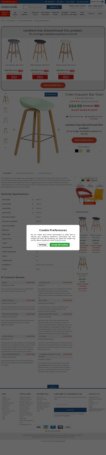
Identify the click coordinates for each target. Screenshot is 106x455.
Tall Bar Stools (23, 411)
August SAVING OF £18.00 (82, 285)
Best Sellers (82, 13)
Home (3, 20)
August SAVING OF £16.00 (82, 247)
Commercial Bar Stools (26, 403)
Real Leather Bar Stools (45, 13)
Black (76, 150)
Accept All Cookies (59, 244)
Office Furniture (24, 407)
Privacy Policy (6, 413)
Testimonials (40, 409)
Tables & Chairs (5, 13)
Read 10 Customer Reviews (89, 101)
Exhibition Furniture (25, 405)
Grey (88, 150)
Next (59, 129)
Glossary (39, 401)
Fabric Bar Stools (35, 13)
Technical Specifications (25, 173)
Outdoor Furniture (24, 409)
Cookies (4, 415)
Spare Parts (22, 418)
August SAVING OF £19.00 (84, 110)
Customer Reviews (44, 173)
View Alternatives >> (53, 85)
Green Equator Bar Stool (41, 20)
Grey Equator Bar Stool (14, 65)
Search (53, 7)
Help (61, 1)
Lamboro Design (42, 399)
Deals (100, 13)
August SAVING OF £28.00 (96, 247)
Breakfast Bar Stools (64, 13)
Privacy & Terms (60, 240)
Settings (42, 244)
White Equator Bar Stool (66, 65)
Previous (14, 129)
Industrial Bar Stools (25, 413)
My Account (84, 1)
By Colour (15, 13)
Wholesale (40, 397)
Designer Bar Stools (25, 424)
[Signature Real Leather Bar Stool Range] (89, 191)
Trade (72, 1)
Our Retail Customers (43, 405)
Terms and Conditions (8, 411)
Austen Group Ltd (60, 441)
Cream (80, 150)
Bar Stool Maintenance (43, 403)
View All (91, 13)
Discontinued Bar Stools (24, 20)
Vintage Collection (24, 397)
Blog (38, 411)
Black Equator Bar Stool (40, 65)
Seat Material (25, 13)
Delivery (51, 1)
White (84, 150)
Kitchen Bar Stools (73, 13)
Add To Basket (14, 77)
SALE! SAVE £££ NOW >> (9, 1)
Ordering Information (43, 407)
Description (7, 173)
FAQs (3, 418)
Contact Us (5, 407)
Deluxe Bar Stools (55, 13)
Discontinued (11, 20)
